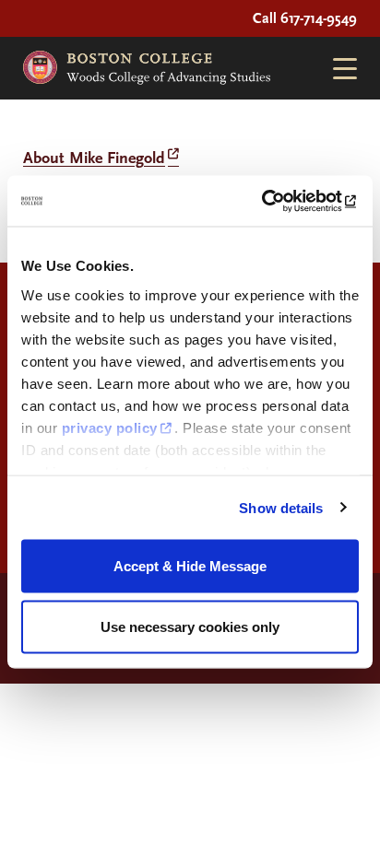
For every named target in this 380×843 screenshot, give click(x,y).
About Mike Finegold (94, 158)
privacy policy (110, 427)
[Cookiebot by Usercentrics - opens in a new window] (278, 201)
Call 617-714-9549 (305, 18)
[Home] (146, 68)
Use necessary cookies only (190, 626)
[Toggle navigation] (337, 69)
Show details (281, 507)
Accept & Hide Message (190, 566)
